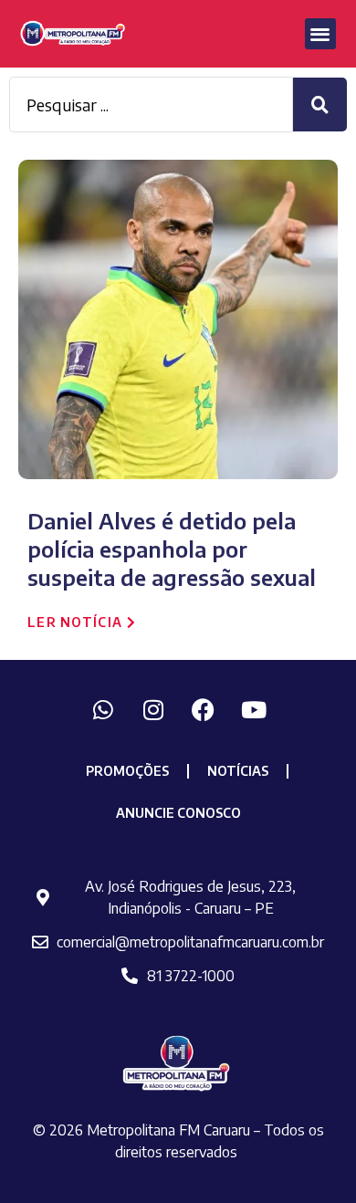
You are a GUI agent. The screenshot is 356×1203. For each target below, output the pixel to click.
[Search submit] (320, 104)
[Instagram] (153, 709)
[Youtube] (254, 709)
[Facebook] (203, 709)
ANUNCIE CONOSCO (178, 813)
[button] (321, 34)
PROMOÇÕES (127, 771)
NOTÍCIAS (237, 771)
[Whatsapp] (103, 709)
